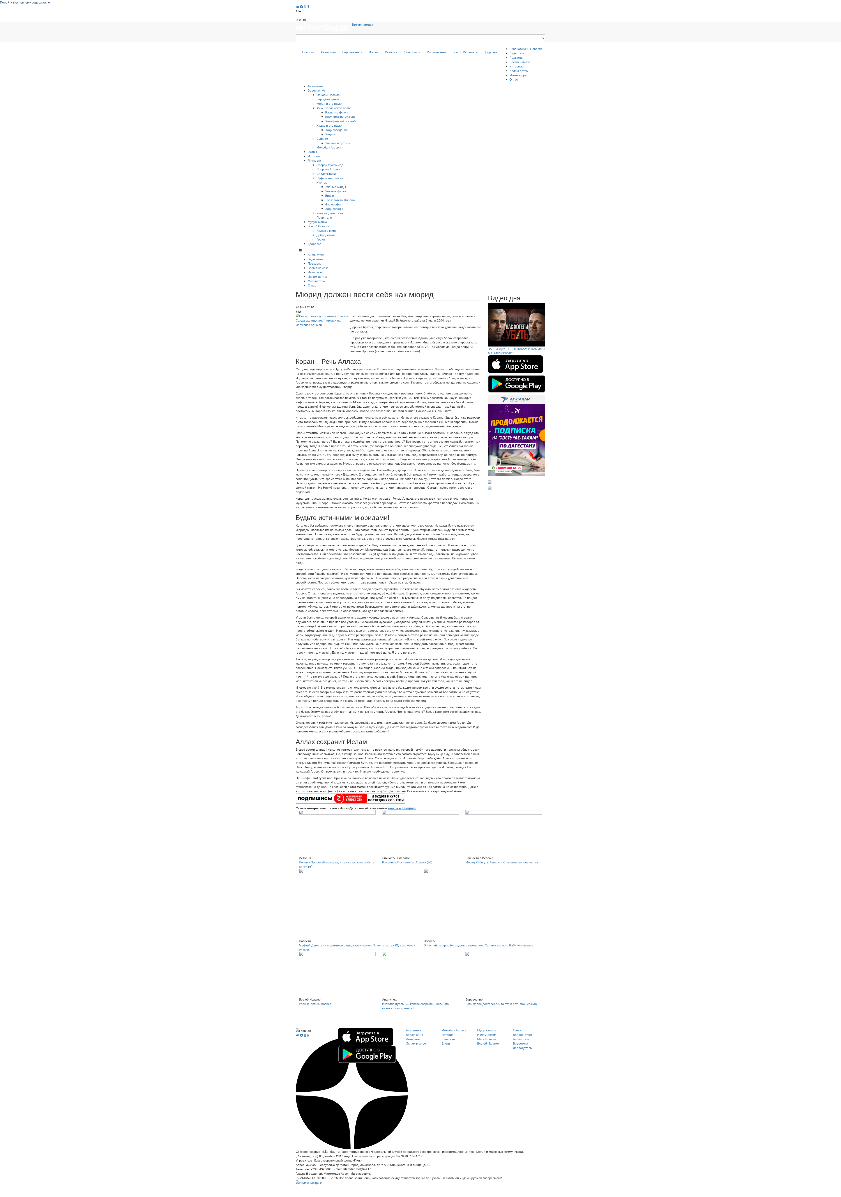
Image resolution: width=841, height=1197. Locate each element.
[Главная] (324, 28)
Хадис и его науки (329, 125)
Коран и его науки (329, 103)
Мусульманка (436, 52)
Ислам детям (518, 70)
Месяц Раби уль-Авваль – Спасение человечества (501, 862)
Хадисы (330, 134)
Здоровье (490, 52)
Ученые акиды (335, 186)
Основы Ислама (328, 94)
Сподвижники (326, 173)
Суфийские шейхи (329, 178)
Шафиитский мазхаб (340, 116)
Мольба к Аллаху (328, 147)
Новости (308, 52)
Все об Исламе (463, 52)
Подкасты (516, 57)
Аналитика (328, 52)
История (391, 52)
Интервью (516, 66)
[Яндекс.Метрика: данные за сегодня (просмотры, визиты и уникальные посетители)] (309, 1182)
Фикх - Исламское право (334, 108)
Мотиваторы (518, 75)
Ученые (321, 182)
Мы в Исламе (486, 1039)
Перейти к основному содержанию (25, 2)
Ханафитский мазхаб (340, 121)
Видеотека (517, 53)
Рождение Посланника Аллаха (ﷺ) (407, 862)
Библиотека (517, 48)
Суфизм (322, 138)
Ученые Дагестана (329, 213)
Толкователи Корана (340, 200)
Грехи (320, 239)
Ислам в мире (326, 230)
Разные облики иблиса (315, 1003)
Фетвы (373, 52)
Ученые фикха (335, 191)
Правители (324, 217)
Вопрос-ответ (522, 1034)
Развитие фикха (336, 112)
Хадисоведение (336, 129)
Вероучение (351, 52)
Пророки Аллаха (328, 169)
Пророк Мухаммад (329, 165)
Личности (411, 52)
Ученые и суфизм (338, 143)
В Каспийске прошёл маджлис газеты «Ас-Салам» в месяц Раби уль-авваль (478, 945)
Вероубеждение (327, 99)
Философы (333, 204)
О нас (513, 79)
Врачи (329, 195)
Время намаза (362, 24)
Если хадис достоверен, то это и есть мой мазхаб (501, 1003)
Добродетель (325, 235)
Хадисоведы (334, 208)
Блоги (446, 1043)
